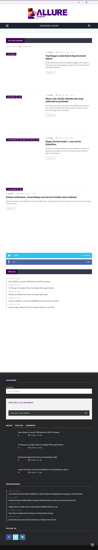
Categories (10, 387)
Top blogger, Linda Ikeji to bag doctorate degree (66, 57)
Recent (9, 425)
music (31, 140)
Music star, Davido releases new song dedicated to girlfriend (64, 100)
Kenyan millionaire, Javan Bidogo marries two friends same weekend (41, 197)
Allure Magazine (11, 140)
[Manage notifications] (92, 545)
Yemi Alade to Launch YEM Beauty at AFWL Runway (25, 30)
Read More (50, 72)
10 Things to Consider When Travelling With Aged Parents (27, 32)
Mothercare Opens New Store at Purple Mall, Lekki (37, 457)
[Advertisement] (49, 231)
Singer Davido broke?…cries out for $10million (63, 143)
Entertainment (11, 54)
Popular (19, 425)
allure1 (11, 193)
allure (22, 472)
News (19, 97)
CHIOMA (50, 52)
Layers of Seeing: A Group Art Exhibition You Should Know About (43, 469)
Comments (30, 425)
